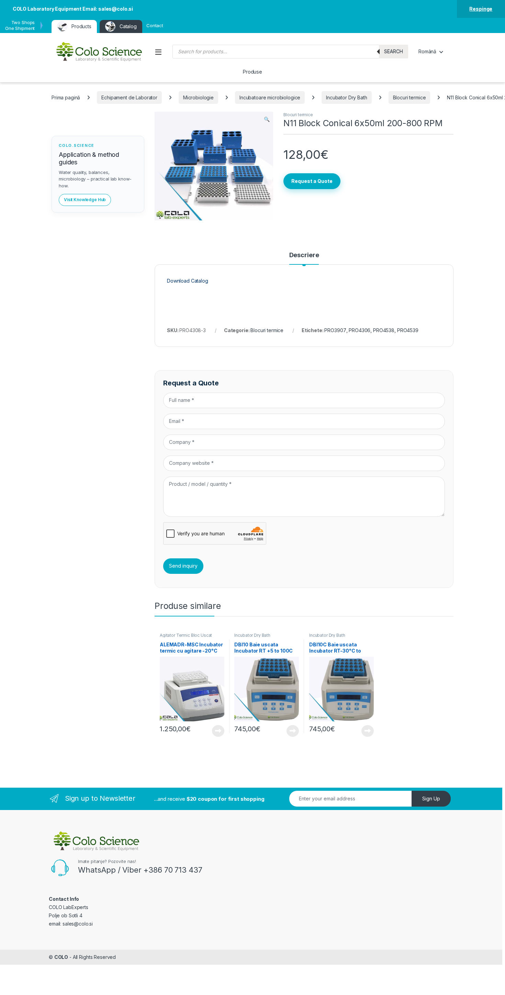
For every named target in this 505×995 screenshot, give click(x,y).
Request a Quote (312, 181)
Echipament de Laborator (129, 97)
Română (427, 51)
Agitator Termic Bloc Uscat (186, 635)
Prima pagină (66, 97)
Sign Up (431, 798)
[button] (267, 119)
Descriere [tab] (304, 255)
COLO (61, 957)
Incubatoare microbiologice (269, 97)
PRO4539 (407, 330)
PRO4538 (383, 330)
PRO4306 (359, 330)
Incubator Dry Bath (346, 97)
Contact (154, 25)
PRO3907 (335, 330)
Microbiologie (198, 97)
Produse (252, 72)
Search (393, 51)
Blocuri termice (409, 97)
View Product (215, 731)
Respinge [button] (480, 9)
